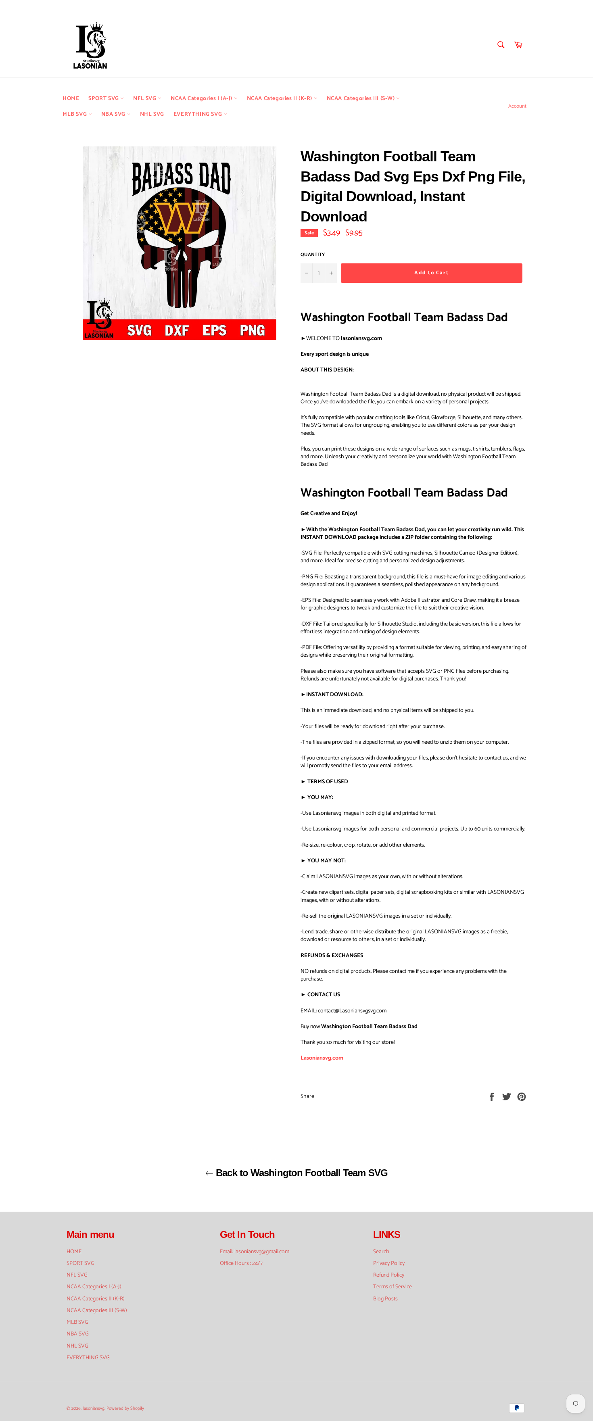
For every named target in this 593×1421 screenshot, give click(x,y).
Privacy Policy (389, 1263)
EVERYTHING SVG (198, 114)
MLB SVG (75, 114)
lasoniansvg (93, 1408)
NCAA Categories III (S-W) (362, 98)
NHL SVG (152, 114)
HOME (71, 98)
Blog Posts (385, 1299)
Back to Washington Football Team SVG (300, 1172)
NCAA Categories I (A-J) (202, 98)
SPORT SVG (104, 98)
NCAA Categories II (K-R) (280, 98)
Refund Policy (388, 1275)
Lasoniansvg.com (322, 1058)
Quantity (313, 255)
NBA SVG (114, 114)
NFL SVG (145, 98)
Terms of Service (392, 1287)
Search (381, 1251)
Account (517, 106)
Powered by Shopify (125, 1408)
